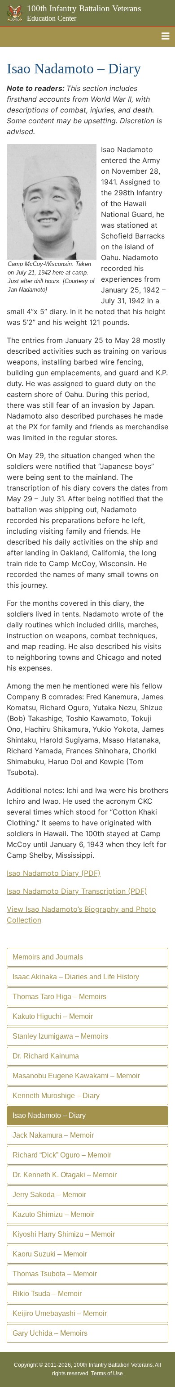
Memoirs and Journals (48, 957)
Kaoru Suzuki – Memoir (50, 1254)
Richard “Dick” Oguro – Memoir (62, 1155)
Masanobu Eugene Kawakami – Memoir (76, 1076)
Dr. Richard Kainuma (46, 1056)
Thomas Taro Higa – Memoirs (59, 996)
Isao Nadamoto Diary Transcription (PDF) (77, 891)
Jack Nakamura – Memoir (53, 1135)
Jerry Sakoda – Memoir (49, 1194)
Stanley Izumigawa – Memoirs (60, 1036)
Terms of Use (107, 1373)
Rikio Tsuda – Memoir (47, 1293)
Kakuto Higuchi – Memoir (53, 1016)
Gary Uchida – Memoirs (50, 1333)
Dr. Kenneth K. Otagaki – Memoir (65, 1175)
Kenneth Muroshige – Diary (56, 1095)
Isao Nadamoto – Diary (49, 1115)
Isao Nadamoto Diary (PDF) (54, 873)
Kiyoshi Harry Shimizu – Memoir (64, 1234)
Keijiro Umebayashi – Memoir (60, 1313)
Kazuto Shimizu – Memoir (53, 1214)
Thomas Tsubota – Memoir (55, 1274)
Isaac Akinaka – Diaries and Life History (76, 977)
